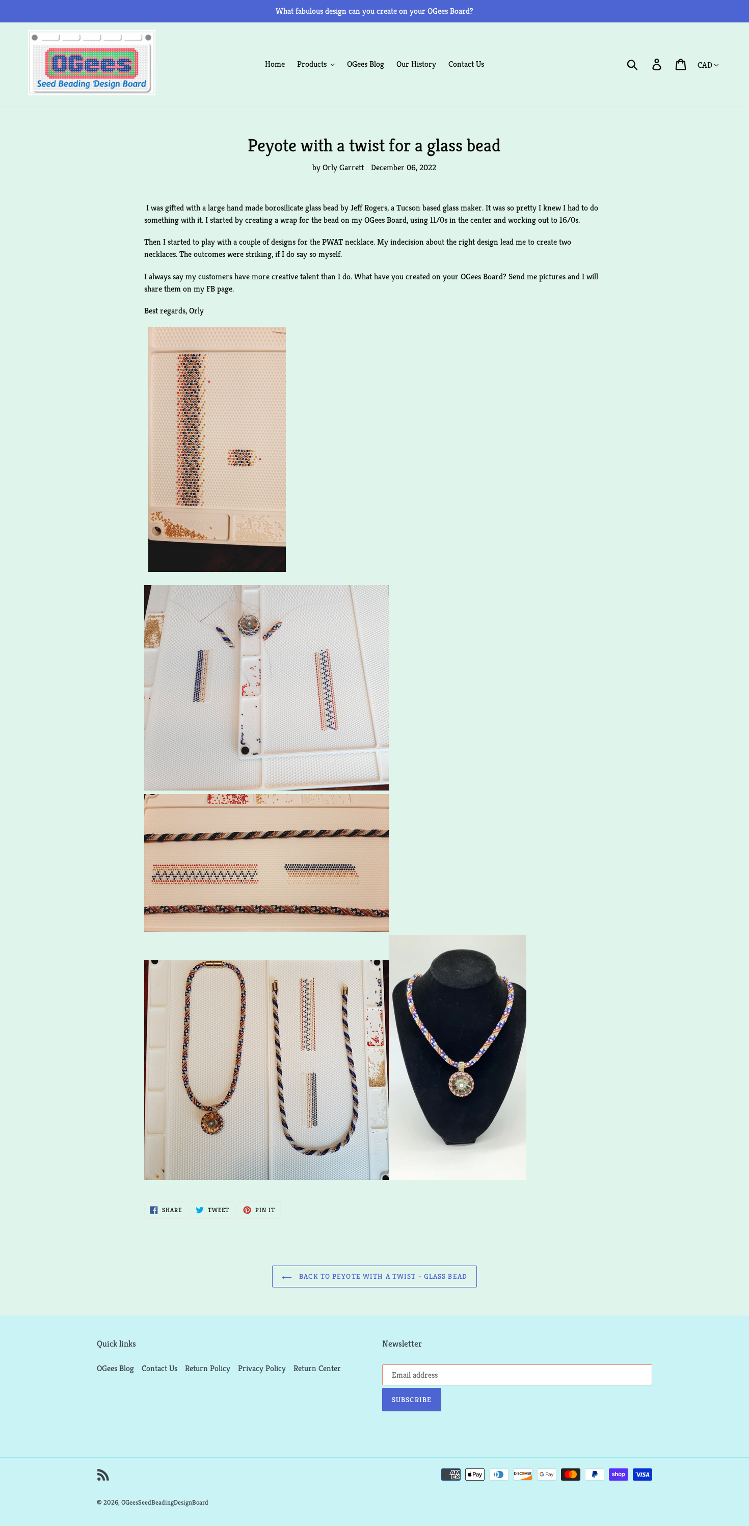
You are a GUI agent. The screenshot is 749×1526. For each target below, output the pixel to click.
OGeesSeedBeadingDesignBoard (164, 1502)
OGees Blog (115, 1368)
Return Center (317, 1368)
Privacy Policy (262, 1368)
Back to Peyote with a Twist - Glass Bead (382, 1276)
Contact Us (159, 1368)
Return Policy (207, 1368)
